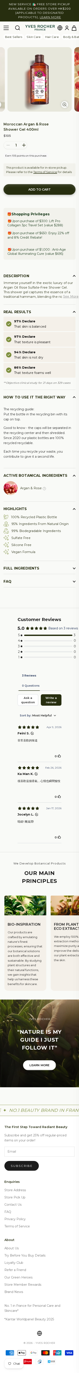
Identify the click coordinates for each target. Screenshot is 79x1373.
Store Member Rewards (22, 1280)
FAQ (7, 1207)
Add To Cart (39, 185)
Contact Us (13, 1200)
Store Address (15, 1186)
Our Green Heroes (18, 1273)
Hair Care (52, 32)
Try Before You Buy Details (24, 1251)
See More (71, 292)
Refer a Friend (15, 1266)
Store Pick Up (14, 1193)
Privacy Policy (15, 1215)
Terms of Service (45, 167)
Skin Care (34, 32)
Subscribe (21, 1161)
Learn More (39, 1060)
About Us (11, 1244)
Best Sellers (13, 32)
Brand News (13, 1287)
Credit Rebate (30, 233)
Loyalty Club (13, 1259)
